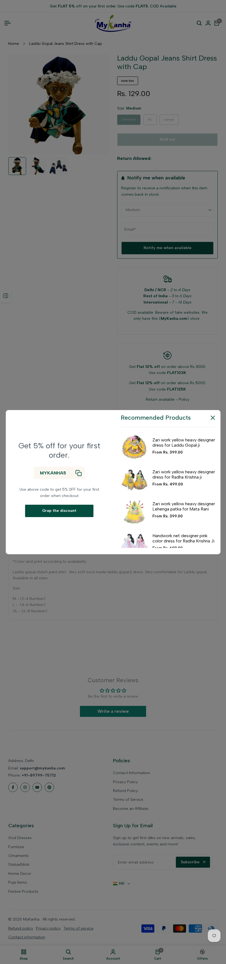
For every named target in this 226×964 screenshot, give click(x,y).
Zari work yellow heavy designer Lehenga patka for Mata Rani (183, 506)
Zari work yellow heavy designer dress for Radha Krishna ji (183, 474)
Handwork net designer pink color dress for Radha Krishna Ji (183, 538)
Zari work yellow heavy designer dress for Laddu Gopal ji (183, 442)
